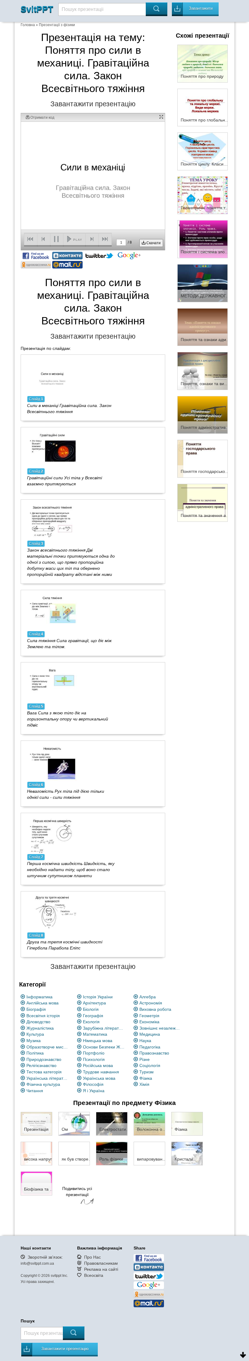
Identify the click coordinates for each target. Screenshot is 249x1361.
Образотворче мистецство (47, 1047)
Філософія (93, 1084)
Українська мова (99, 1078)
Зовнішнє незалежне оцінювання (160, 1028)
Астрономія (150, 1002)
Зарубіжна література (104, 1028)
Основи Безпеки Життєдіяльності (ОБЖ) (104, 1047)
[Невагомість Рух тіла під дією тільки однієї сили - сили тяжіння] (52, 762)
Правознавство (154, 1053)
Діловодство (38, 1021)
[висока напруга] (36, 1153)
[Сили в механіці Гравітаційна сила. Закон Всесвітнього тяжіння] (52, 376)
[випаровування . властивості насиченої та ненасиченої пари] (149, 1153)
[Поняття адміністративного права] (202, 414)
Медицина (149, 1034)
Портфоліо (93, 1053)
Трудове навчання (101, 1071)
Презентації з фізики (57, 25)
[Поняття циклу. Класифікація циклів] (202, 151)
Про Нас (92, 1257)
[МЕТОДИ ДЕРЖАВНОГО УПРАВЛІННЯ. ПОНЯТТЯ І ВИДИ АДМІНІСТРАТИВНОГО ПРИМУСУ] (202, 282)
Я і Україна (93, 1090)
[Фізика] (187, 1123)
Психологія (94, 1059)
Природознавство (43, 1059)
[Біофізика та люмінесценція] (36, 1183)
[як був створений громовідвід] (74, 1153)
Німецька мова (97, 1040)
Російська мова (98, 1065)
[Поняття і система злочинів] (202, 238)
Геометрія (149, 1015)
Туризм (146, 1071)
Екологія (91, 1021)
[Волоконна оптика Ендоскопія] (149, 1123)
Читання (34, 1090)
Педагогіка (149, 1047)
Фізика (145, 1078)
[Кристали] (187, 1153)
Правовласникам (101, 1263)
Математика (95, 1034)
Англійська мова (42, 1002)
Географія (93, 1015)
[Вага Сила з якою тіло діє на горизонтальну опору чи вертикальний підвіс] (52, 684)
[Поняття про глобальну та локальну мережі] (202, 107)
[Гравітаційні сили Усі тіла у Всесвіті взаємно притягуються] (52, 448)
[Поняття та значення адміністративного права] (202, 502)
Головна (28, 25)
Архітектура (94, 1002)
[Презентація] (36, 1123)
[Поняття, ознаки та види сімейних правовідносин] (202, 370)
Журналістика (40, 1028)
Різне (144, 1059)
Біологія (91, 1009)
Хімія (144, 1084)
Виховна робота (155, 1009)
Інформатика (39, 996)
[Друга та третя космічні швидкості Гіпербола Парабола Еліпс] (52, 913)
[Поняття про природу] (202, 63)
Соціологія (149, 1065)
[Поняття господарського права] (202, 458)
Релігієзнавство (41, 1065)
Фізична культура (43, 1084)
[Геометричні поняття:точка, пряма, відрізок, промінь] (202, 195)
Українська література (47, 1078)
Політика (35, 1053)
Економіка (149, 1021)
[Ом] (74, 1123)
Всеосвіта (93, 1275)
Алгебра (147, 996)
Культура (35, 1034)
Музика (33, 1040)
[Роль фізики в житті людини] (111, 1153)
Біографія (36, 1009)
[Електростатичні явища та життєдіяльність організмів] (111, 1123)
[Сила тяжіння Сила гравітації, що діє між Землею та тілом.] (52, 611)
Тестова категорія (44, 1071)
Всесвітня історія (43, 1015)
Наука (145, 1040)
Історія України (98, 996)
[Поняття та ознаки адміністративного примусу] (202, 326)
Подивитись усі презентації (77, 1191)
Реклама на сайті (101, 1269)
